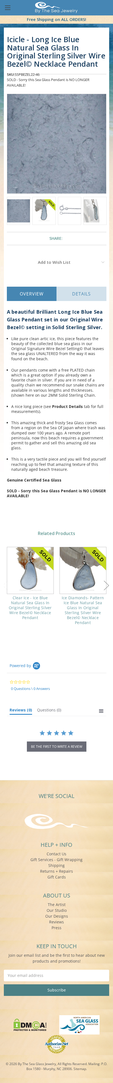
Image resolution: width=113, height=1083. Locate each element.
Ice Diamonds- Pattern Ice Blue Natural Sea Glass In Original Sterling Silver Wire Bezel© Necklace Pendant (83, 610)
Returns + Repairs (56, 871)
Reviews (56, 922)
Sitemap (80, 1068)
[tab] (21, 711)
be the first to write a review (56, 746)
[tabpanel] (30, 587)
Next (106, 585)
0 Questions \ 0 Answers (30, 688)
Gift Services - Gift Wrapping (56, 859)
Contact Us (56, 853)
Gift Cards (56, 877)
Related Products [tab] (56, 533)
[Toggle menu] (7, 7)
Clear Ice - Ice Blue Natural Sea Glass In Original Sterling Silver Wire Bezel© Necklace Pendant (30, 607)
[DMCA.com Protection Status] (30, 1024)
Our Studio (57, 910)
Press (56, 927)
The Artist (57, 904)
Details (81, 294)
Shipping (56, 865)
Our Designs (56, 916)
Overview (32, 294)
